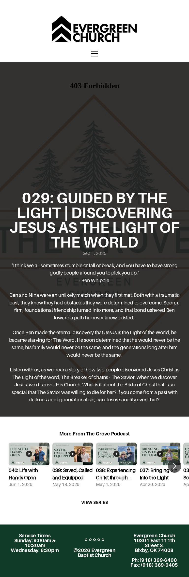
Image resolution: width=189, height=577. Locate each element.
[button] (174, 465)
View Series (94, 502)
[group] (29, 466)
